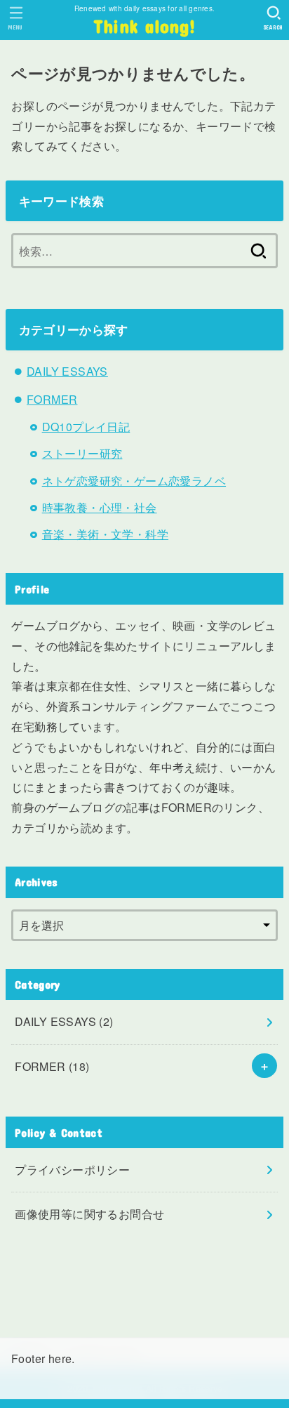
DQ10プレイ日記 (86, 427)
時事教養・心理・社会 (99, 507)
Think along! (144, 26)
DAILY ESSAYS (67, 371)
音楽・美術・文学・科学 (105, 534)
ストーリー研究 (82, 453)
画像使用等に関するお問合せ (89, 1214)
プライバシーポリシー (72, 1170)
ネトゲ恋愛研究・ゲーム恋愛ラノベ (134, 481)
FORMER (52, 399)
